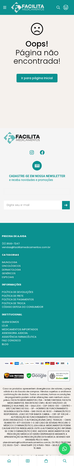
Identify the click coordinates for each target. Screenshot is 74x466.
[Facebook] (42, 152)
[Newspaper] (37, 165)
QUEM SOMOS (10, 322)
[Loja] (28, 461)
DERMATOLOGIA (11, 270)
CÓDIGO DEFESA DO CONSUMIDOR (22, 307)
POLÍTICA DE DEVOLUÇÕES (17, 292)
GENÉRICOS (9, 273)
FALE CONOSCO (11, 340)
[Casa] (9, 461)
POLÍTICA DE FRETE (13, 296)
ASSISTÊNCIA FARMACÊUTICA (19, 337)
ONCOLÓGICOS (11, 266)
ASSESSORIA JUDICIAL (15, 333)
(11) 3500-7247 (11, 243)
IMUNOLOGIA (9, 262)
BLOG (5, 344)
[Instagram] (32, 152)
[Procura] (58, 7)
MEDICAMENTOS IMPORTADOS (20, 329)
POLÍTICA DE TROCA (13, 303)
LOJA (5, 325)
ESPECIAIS (8, 277)
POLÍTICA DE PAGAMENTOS (18, 299)
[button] (64, 449)
